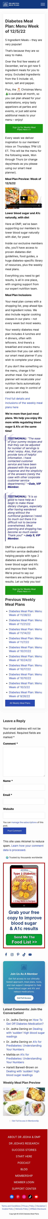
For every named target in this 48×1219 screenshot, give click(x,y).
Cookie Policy (8, 1209)
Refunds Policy (21, 1209)
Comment (10, 743)
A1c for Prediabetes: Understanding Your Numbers (23, 1045)
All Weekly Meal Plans (20, 703)
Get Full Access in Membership (25, 1121)
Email (7, 795)
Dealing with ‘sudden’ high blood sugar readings (25, 1032)
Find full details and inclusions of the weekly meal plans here (24, 403)
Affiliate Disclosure (38, 1209)
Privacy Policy (28, 1206)
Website (8, 809)
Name (8, 781)
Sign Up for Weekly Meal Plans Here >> (24, 128)
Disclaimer (40, 1206)
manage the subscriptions (24, 822)
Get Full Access (24, 998)
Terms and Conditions (11, 1206)
